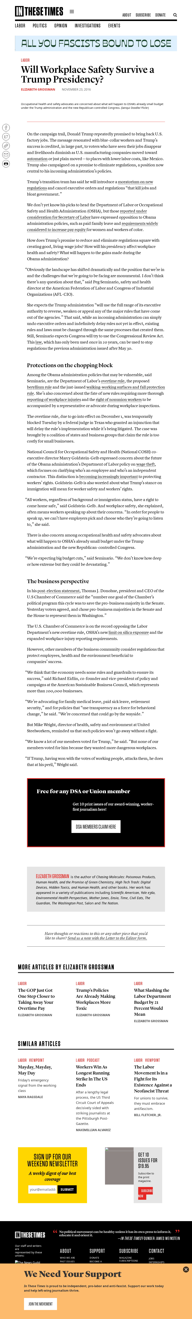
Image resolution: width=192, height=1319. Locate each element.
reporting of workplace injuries (54, 399)
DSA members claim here (96, 826)
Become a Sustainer (96, 1263)
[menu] (72, 12)
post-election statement (59, 590)
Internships (157, 1262)
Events (114, 26)
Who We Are (67, 1257)
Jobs (151, 1258)
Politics (40, 26)
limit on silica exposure (129, 632)
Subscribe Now (145, 1193)
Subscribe (143, 15)
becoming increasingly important (108, 476)
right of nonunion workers (119, 399)
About (126, 15)
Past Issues (67, 1261)
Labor (20, 26)
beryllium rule (39, 387)
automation (37, 158)
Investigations (88, 26)
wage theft (145, 464)
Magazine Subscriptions (128, 1259)
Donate (160, 15)
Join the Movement (40, 1304)
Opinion (60, 26)
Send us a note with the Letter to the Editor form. (107, 938)
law (38, 342)
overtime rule (112, 380)
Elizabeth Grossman (38, 89)
